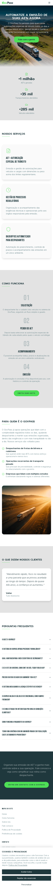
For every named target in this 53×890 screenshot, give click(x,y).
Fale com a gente (26, 39)
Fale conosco (7, 826)
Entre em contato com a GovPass (26, 785)
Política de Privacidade (11, 830)
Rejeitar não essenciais (26, 878)
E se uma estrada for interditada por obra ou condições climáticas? (22, 711)
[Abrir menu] (49, 2)
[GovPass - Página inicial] (7, 3)
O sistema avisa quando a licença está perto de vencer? (22, 686)
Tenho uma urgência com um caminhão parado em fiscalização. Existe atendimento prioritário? (24, 733)
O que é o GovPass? (8, 639)
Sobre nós (6, 822)
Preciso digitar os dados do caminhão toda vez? (19, 677)
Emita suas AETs (26, 393)
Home (4, 814)
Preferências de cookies (12, 834)
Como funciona (8, 818)
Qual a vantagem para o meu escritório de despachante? (22, 658)
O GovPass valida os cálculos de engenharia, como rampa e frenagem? (23, 698)
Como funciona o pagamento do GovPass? (16, 722)
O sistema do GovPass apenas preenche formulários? (21, 649)
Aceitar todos (26, 872)
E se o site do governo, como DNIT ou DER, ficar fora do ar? (23, 668)
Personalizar (26, 885)
